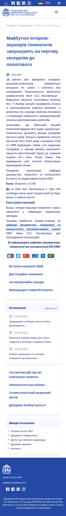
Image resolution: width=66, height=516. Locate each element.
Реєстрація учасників (20, 202)
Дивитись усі (51, 308)
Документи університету (14, 482)
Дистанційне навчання (26, 274)
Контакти (16, 448)
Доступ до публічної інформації (28, 439)
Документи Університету (24, 435)
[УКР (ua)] (40, 3)
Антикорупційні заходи (26, 282)
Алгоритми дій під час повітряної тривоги (25, 375)
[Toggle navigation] (56, 12)
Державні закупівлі (21, 444)
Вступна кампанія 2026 (26, 266)
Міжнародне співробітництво (31, 290)
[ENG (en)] (47, 3)
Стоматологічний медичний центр (30, 395)
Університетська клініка (27, 385)
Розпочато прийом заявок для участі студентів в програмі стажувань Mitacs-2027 (30, 341)
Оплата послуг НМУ (22, 431)
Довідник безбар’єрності (27, 405)
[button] (6, 3)
